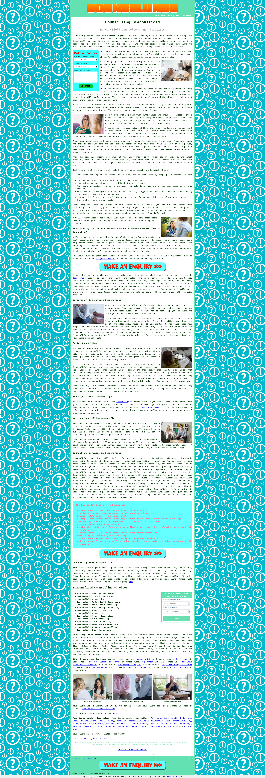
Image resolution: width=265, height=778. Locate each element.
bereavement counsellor (100, 335)
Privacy (190, 758)
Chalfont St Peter (139, 721)
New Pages (82, 758)
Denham (143, 724)
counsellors (181, 44)
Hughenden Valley (182, 721)
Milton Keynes (88, 721)
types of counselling (111, 492)
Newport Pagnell (140, 726)
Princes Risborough (180, 724)
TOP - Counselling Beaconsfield (90, 739)
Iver (167, 721)
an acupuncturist (140, 659)
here (131, 582)
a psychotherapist (105, 259)
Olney (111, 721)
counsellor (115, 76)
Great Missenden (158, 724)
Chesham (134, 724)
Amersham (121, 721)
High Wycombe (96, 724)
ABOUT (170, 16)
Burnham (110, 724)
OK (181, 777)
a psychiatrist (150, 662)
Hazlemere (122, 724)
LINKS (163, 16)
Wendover (110, 726)
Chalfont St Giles (93, 726)
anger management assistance (104, 662)
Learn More (171, 777)
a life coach (180, 659)
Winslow (77, 726)
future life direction (152, 407)
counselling (122, 402)
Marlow (102, 721)
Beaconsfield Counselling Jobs (98, 709)
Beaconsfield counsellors (87, 458)
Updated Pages (92, 758)
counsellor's (143, 134)
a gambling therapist (129, 665)
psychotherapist (125, 248)
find (81, 568)
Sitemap (74, 758)
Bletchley (172, 726)
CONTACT (177, 16)
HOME (157, 16)
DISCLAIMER (187, 16)
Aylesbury (156, 718)
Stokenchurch (79, 724)
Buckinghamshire (153, 492)
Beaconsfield (79, 278)
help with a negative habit (177, 665)
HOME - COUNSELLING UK (132, 749)
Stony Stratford (172, 718)
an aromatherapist (103, 668)
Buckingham (157, 721)
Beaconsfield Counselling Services (100, 587)
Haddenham (123, 726)
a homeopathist (143, 668)
